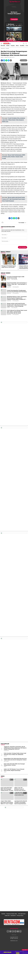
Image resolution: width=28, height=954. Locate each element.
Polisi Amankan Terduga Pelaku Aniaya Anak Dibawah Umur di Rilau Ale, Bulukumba (15, 754)
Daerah (7, 48)
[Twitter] (4, 60)
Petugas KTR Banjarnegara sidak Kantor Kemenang (8, 266)
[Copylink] (11, 60)
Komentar (24, 60)
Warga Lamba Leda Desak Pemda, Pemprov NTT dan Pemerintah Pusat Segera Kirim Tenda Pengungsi (17, 305)
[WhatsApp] (6, 60)
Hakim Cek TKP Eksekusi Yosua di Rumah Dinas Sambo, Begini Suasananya (14, 770)
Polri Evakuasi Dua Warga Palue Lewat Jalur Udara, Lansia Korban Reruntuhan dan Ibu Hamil (17, 312)
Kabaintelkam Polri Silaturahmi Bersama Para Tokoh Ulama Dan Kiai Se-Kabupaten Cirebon (15, 759)
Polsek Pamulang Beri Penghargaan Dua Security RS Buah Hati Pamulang (17, 291)
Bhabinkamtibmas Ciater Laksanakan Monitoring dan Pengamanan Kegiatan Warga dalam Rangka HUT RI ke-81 (17, 298)
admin (2, 57)
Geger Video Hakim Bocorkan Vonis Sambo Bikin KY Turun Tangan (7, 802)
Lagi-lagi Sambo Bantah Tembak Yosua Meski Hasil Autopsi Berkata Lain (20, 803)
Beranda (3, 48)
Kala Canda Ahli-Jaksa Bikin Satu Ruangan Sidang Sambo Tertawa (14, 764)
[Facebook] (2, 60)
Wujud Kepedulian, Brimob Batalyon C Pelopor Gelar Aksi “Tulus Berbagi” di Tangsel (17, 284)
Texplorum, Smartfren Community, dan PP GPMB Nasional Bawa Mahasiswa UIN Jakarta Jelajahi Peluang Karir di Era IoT (15, 748)
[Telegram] (9, 60)
